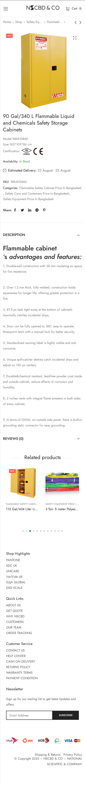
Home (7, 22)
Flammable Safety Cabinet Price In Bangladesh (54, 22)
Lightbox (75, 38)
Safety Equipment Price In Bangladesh (34, 22)
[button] (23, 531)
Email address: (29, 715)
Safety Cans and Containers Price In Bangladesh (37, 193)
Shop (18, 22)
